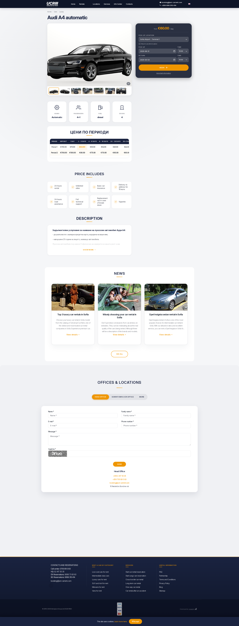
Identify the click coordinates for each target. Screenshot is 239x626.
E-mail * (51, 421)
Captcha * (52, 449)
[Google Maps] (119, 527)
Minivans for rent (98, 587)
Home (73, 4)
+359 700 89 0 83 (119, 479)
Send (119, 464)
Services (107, 4)
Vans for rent (97, 591)
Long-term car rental (133, 583)
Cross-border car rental (134, 579)
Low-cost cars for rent (100, 572)
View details (72, 335)
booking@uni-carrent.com (172, 2)
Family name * (126, 411)
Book (162, 67)
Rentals (82, 4)
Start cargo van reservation (136, 576)
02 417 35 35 (59, 571)
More (141, 397)
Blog (161, 587)
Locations (96, 4)
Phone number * (127, 421)
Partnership (163, 576)
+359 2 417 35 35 (119, 476)
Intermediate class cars (100, 576)
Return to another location (149, 44)
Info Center (118, 4)
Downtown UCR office (123, 397)
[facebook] (51, 585)
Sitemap (162, 591)
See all (119, 354)
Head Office (100, 397)
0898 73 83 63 (70, 574)
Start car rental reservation (135, 572)
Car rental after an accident (136, 591)
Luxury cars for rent (99, 579)
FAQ (160, 572)
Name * (51, 411)
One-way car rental (133, 587)
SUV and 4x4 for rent (100, 583)
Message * (52, 431)
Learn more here (120, 621)
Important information (163, 73)
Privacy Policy (164, 583)
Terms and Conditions (167, 579)
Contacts (129, 4)
